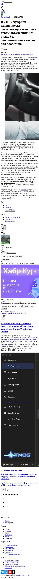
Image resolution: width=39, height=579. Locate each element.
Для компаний (10, 548)
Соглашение (9, 552)
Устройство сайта (11, 545)
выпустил (4, 344)
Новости (8, 531)
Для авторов (9, 547)
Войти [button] (3, 12)
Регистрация (9, 522)
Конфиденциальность (12, 554)
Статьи (7, 529)
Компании (8, 535)
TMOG (8, 341)
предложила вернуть (8, 183)
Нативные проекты (11, 564)
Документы (9, 550)
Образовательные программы (15, 566)
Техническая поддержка (21, 575)
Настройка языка (7, 575)
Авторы (7, 536)
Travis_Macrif (5, 17)
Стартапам (8, 568)
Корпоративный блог (12, 561)
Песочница (8, 538)
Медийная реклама (11, 562)
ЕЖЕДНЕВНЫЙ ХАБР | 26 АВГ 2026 (14, 313)
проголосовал (33, 57)
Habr (12, 577)
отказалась (24, 190)
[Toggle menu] (1, 2)
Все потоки (8, 2)
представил (32, 339)
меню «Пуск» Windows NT (19, 339)
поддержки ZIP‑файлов (30, 337)
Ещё (7, 490)
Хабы (7, 533)
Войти (7, 521)
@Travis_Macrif (11, 253)
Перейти (4, 308)
